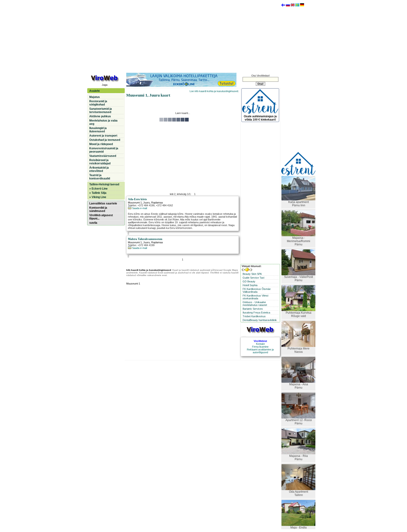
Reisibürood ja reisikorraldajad (99, 161)
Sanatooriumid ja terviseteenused (100, 110)
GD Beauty (249, 281)
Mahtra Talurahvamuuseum (145, 239)
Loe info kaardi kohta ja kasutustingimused (214, 91)
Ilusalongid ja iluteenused (98, 129)
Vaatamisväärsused (102, 156)
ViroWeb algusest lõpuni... (101, 217)
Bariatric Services (253, 308)
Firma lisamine (260, 346)
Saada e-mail (139, 208)
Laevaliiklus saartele (103, 203)
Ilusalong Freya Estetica (256, 312)
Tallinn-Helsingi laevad (104, 184)
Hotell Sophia (250, 285)
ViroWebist (260, 341)
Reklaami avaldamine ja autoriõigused (260, 351)
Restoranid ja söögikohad (98, 103)
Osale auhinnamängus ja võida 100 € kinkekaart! (260, 118)
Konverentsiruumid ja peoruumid (103, 150)
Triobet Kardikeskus (254, 316)
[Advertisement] (182, 36)
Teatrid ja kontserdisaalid (99, 177)
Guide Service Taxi (253, 277)
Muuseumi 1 (135, 202)
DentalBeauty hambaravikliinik (260, 320)
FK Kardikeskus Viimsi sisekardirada (255, 297)
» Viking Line (97, 197)
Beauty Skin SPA (252, 273)
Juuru (146, 202)
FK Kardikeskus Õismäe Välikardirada (257, 290)
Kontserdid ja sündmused (98, 209)
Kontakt (260, 343)
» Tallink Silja (97, 193)
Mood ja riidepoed (101, 144)
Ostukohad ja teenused (104, 140)
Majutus (94, 97)
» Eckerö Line (98, 188)
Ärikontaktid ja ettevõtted (99, 169)
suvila (93, 222)
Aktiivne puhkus (100, 116)
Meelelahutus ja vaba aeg (103, 122)
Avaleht (94, 91)
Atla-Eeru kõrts (137, 199)
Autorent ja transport (103, 135)
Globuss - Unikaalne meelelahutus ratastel (255, 303)
